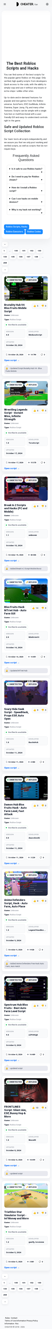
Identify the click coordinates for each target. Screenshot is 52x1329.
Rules (7, 1318)
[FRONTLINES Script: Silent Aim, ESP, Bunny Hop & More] (26, 1090)
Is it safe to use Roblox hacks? (27, 169)
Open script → (11, 360)
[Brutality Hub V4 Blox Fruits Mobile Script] (26, 288)
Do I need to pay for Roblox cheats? (24, 178)
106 (20, 257)
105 (13, 257)
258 (5, 263)
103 (39, 251)
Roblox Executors (14, 231)
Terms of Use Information (15, 1321)
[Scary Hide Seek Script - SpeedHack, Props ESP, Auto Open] (26, 693)
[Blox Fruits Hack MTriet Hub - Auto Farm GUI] (26, 590)
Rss (16, 1324)
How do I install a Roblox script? (23, 189)
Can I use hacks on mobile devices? (23, 200)
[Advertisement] (26, 35)
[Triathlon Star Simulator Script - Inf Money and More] (26, 1195)
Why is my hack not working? (26, 209)
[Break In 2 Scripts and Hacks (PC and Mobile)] (26, 489)
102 (31, 251)
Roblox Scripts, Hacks (16, 227)
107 (28, 257)
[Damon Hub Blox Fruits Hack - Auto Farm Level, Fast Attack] (26, 788)
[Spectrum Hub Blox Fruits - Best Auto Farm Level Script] (26, 988)
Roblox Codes (34, 231)
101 (24, 251)
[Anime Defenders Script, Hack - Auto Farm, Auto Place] (26, 883)
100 (16, 251)
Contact (14, 1318)
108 (36, 257)
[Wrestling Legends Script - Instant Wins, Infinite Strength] (26, 393)
